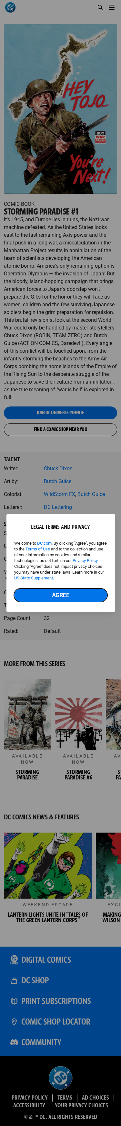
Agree (60, 595)
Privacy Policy (85, 560)
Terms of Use (37, 549)
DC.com (44, 543)
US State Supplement (33, 578)
